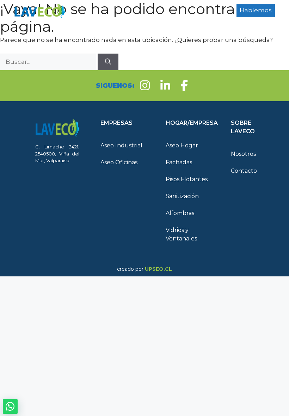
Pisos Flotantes (187, 179)
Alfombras (180, 213)
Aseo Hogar (182, 145)
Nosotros (243, 154)
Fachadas (179, 162)
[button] (122, 123)
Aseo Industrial (121, 145)
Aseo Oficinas (118, 162)
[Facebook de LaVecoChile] (184, 85)
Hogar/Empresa (100, 21)
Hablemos (256, 10)
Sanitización (182, 196)
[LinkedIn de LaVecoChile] (165, 85)
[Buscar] (108, 62)
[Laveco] (39, 10)
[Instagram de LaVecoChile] (145, 85)
